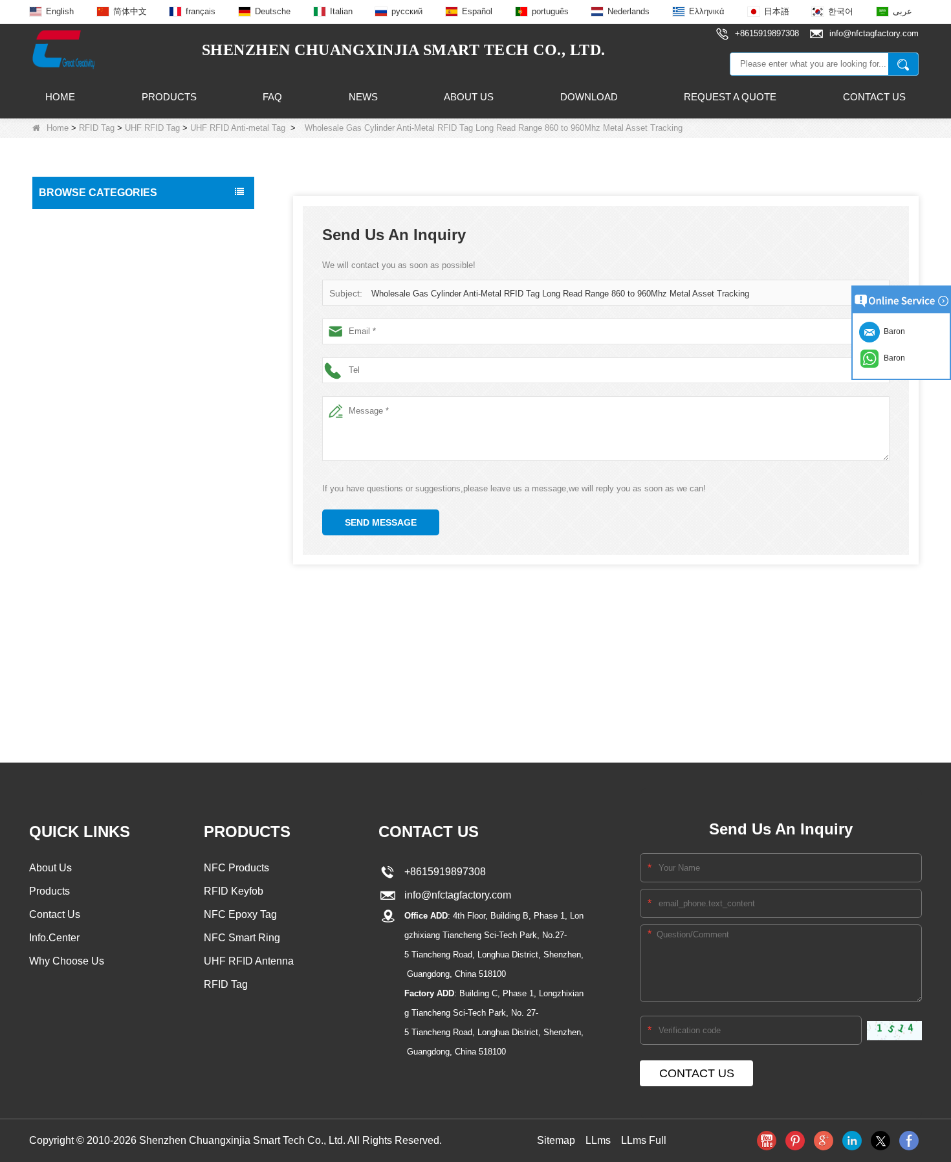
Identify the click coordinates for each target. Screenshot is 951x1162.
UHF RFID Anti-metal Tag (237, 128)
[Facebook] (909, 1140)
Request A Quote (730, 96)
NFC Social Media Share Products (112, 330)
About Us (469, 96)
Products (169, 96)
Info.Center (54, 937)
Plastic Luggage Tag (84, 547)
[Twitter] (880, 1140)
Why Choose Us (66, 960)
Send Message (381, 522)
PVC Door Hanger (79, 575)
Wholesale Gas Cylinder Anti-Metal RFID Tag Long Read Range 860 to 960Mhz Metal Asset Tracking (560, 293)
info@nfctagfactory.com (455, 894)
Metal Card (65, 602)
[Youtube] (766, 1140)
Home (60, 96)
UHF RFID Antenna (82, 466)
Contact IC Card (76, 683)
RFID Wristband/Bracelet (93, 276)
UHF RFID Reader (80, 384)
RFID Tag (97, 128)
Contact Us (874, 96)
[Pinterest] (795, 1140)
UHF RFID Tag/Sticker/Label (100, 412)
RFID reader (68, 439)
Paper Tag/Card (75, 629)
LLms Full (643, 1140)
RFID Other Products (86, 656)
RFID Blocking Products (91, 493)
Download (589, 96)
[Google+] (823, 1140)
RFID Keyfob (69, 357)
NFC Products (71, 303)
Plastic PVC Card (78, 520)
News (363, 96)
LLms (598, 1140)
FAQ (272, 96)
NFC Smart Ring (242, 937)
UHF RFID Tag (152, 128)
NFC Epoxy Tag (240, 914)
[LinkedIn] (852, 1140)
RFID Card (65, 221)
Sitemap (556, 1140)
